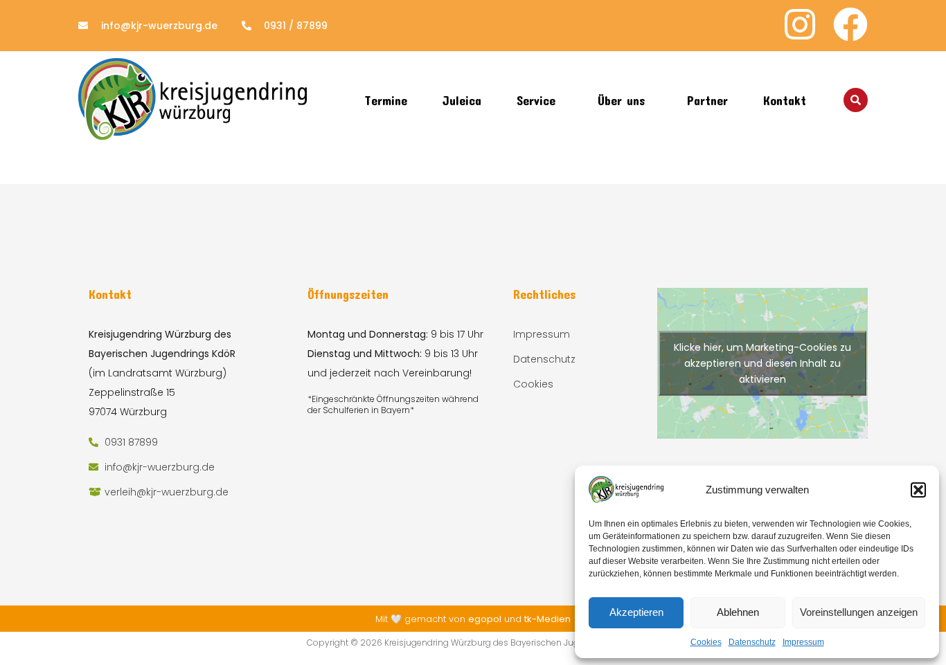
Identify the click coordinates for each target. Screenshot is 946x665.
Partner (707, 100)
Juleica (462, 100)
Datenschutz (752, 642)
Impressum (803, 642)
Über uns (621, 100)
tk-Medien (547, 619)
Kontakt (784, 100)
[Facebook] (850, 24)
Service (536, 100)
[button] (918, 490)
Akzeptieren (636, 612)
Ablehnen (738, 612)
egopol (484, 619)
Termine (385, 100)
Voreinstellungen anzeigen (859, 612)
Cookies (706, 642)
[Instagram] (800, 24)
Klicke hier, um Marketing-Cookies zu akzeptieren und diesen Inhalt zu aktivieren (762, 362)
